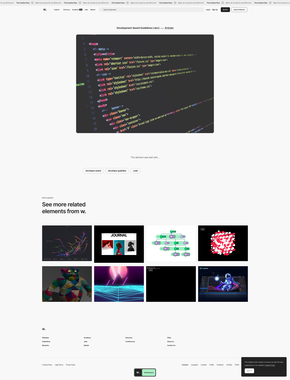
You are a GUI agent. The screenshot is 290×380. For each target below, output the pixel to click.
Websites (45, 338)
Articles (169, 28)
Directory (66, 10)
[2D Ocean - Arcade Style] (119, 284)
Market (92, 10)
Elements (45, 345)
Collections (46, 341)
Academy (77, 10)
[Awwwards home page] (138, 372)
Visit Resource (148, 372)
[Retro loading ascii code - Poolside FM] (171, 284)
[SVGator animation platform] (223, 284)
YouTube (229, 365)
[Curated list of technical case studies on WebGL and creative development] (67, 284)
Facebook (220, 365)
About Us (170, 341)
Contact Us (171, 345)
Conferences (130, 341)
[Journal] (119, 244)
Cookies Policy (47, 365)
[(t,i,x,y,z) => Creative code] (223, 243)
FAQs (169, 338)
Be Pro (225, 10)
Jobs (86, 10)
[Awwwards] (45, 10)
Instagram (194, 365)
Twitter (211, 365)
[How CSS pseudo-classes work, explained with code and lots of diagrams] (171, 243)
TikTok (237, 365)
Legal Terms (59, 365)
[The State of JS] (67, 243)
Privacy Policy (70, 365)
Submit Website (239, 10)
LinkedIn (204, 365)
